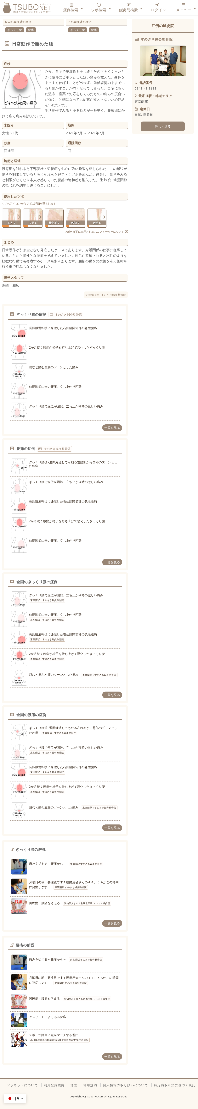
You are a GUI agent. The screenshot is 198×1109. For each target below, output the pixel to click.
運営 (74, 1085)
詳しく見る (163, 126)
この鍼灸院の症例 (80, 22)
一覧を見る (112, 428)
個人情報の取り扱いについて (125, 1085)
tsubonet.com (95, 1096)
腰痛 (31, 30)
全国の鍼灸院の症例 (18, 22)
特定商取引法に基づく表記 (175, 1085)
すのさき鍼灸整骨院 (106, 294)
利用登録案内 (54, 1085)
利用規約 (90, 1085)
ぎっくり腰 (14, 30)
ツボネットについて (22, 1085)
